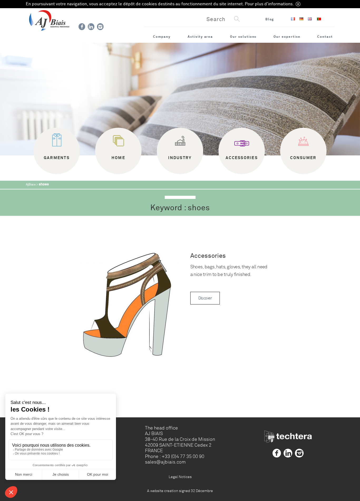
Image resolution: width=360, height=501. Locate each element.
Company (162, 37)
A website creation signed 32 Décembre (180, 490)
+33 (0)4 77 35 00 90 (183, 456)
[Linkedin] (91, 26)
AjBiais (31, 185)
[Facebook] (82, 26)
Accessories (208, 256)
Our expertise (287, 37)
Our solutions (243, 37)
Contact (325, 37)
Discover (205, 297)
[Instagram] (100, 26)
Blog (269, 19)
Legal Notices (180, 476)
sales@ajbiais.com (165, 462)
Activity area (200, 37)
